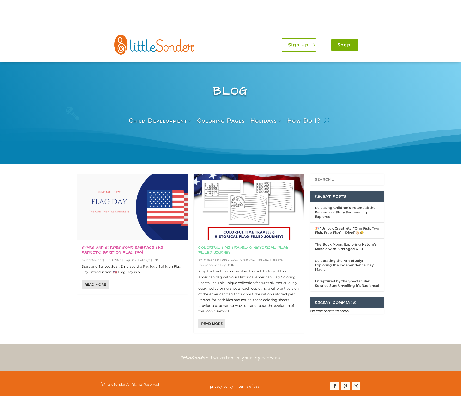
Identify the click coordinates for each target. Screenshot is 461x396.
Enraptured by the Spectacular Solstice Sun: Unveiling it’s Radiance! (347, 283)
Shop (344, 44)
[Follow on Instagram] (356, 386)
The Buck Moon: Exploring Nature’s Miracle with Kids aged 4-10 (345, 246)
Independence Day (212, 265)
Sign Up (298, 44)
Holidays (263, 120)
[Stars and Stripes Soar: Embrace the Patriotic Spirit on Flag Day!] (132, 207)
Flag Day (130, 260)
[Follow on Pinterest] (345, 386)
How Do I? (304, 120)
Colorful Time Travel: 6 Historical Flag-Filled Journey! (244, 250)
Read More (95, 284)
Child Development (158, 120)
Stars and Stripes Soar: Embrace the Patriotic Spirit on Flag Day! (122, 250)
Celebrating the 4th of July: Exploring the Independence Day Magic (344, 265)
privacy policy (221, 386)
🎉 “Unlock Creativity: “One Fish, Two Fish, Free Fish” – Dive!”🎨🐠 (347, 230)
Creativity (247, 259)
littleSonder (94, 260)
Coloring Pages (221, 120)
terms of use (249, 386)
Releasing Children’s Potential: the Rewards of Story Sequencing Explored (345, 212)
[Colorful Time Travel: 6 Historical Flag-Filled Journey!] (249, 207)
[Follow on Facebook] (334, 386)
